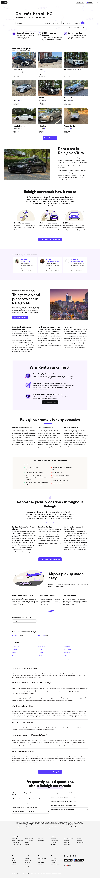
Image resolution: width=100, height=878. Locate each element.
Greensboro (43, 635)
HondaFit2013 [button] (25, 261)
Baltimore (66, 655)
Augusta (14, 659)
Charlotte (40, 649)
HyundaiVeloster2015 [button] (52, 261)
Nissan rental (66, 840)
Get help (40, 864)
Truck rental (40, 838)
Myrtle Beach (67, 649)
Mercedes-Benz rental (69, 838)
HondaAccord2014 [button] (77, 261)
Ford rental (53, 842)
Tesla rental (79, 838)
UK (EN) (26, 868)
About (13, 858)
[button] (96, 2)
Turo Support (22, 829)
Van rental (27, 842)
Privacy (27, 873)
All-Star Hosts (54, 860)
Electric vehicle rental (17, 844)
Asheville (40, 655)
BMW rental (53, 838)
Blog (77, 855)
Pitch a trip (40, 860)
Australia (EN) (28, 860)
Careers (14, 864)
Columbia (40, 652)
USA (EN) (27, 858)
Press (13, 866)
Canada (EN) (28, 862)
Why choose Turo (42, 858)
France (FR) (27, 866)
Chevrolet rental (54, 840)
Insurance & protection (56, 864)
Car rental (68, 27)
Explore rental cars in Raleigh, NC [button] (50, 239)
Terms (22, 873)
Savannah (40, 659)
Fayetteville (17, 635)
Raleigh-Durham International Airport (24, 621)
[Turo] (4, 2)
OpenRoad (14, 868)
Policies (14, 862)
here (19, 827)
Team (13, 860)
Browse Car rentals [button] (50, 138)
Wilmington (67, 646)
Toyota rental (80, 840)
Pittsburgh (66, 659)
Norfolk (14, 652)
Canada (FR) (27, 864)
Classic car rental (29, 840)
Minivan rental (41, 840)
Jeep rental (53, 844)
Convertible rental (16, 842)
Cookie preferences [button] (35, 873)
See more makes (80, 842)
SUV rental (27, 844)
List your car (53, 858)
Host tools (53, 862)
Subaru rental (67, 844)
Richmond (15, 649)
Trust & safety (41, 862)
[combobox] (29, 23)
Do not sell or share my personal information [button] (51, 873)
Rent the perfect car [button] (20, 317)
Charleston (67, 652)
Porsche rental (67, 842)
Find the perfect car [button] (50, 402)
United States (76, 27)
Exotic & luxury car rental (17, 840)
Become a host (80, 2)
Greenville (15, 655)
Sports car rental (29, 838)
